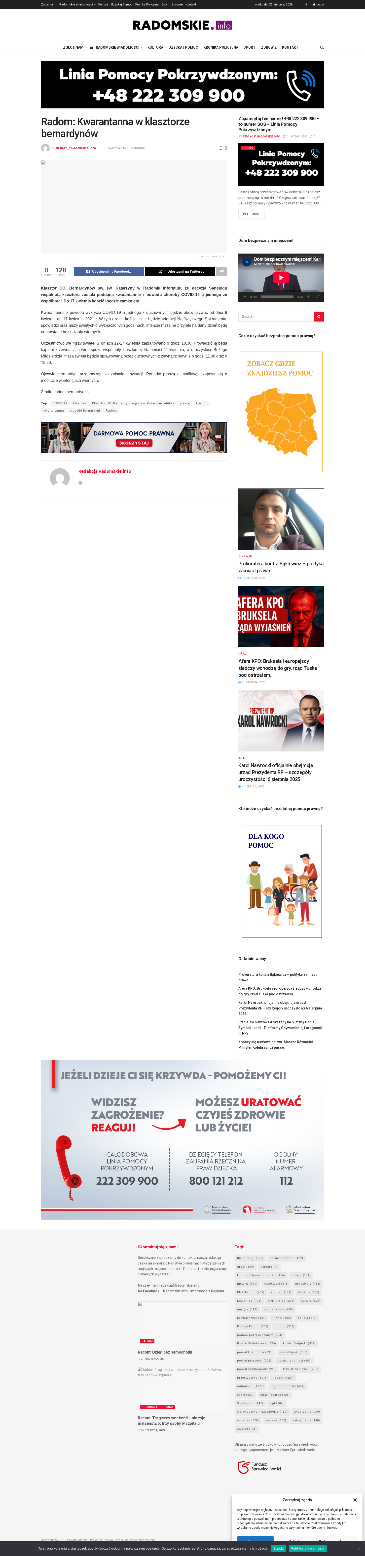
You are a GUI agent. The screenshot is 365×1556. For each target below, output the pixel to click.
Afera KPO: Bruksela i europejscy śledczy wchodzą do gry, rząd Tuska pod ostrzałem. (277, 668)
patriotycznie (251, 1318)
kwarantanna (53, 410)
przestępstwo (251, 1377)
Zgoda (279, 1548)
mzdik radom (278, 1309)
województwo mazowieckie (262, 1411)
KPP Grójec (281, 1300)
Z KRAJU (245, 556)
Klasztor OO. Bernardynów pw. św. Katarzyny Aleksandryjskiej (141, 403)
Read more (251, 214)
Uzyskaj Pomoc (121, 4)
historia (247, 1283)
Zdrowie (177, 4)
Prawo (248, 147)
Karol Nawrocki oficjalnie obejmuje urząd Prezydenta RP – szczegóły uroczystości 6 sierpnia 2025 (275, 772)
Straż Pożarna (275, 1394)
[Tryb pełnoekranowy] (317, 296)
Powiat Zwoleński (300, 1369)
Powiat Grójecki (299, 1343)
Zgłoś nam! (48, 4)
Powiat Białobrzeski (256, 1343)
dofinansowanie (286, 1258)
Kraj (242, 653)
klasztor (79, 403)
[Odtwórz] (244, 296)
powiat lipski (293, 1352)
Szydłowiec (250, 1403)
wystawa (275, 1420)
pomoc (284, 1326)
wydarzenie (307, 1411)
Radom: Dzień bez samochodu (165, 1352)
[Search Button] (319, 317)
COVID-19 (60, 403)
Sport (165, 4)
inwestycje (307, 1283)
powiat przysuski (254, 1360)
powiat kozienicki (255, 1352)
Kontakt (191, 4)
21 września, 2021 (153, 1359)
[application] (281, 278)
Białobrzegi (250, 1258)
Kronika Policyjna (147, 4)
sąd (277, 1403)
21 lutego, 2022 (296, 136)
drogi (245, 1266)
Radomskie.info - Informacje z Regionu (193, 1291)
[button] (355, 1499)
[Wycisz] (308, 296)
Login (320, 4)
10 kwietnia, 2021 (116, 148)
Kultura (103, 4)
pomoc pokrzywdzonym (259, 1335)
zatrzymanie (306, 1420)
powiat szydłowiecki (257, 1369)
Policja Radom (252, 1326)
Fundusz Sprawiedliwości (261, 1275)
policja (307, 1318)
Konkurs (308, 1292)
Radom (139, 148)
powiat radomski (295, 1360)
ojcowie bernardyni (85, 410)
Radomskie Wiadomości (76, 4)
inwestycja (276, 1283)
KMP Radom (250, 1292)
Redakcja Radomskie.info (76, 148)
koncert (281, 1292)
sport (245, 1394)
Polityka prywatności (307, 1548)
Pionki (281, 1318)
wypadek (248, 1420)
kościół (202, 403)
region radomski (287, 1386)
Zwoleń (247, 1428)
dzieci (269, 1266)
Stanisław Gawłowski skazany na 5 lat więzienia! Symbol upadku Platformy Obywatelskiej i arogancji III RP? (280, 1027)
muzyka (247, 1309)
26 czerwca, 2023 (152, 1430)
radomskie (250, 1386)
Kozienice (249, 1300)
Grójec (301, 1275)
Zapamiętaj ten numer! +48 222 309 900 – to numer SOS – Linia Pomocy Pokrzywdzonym (278, 124)
